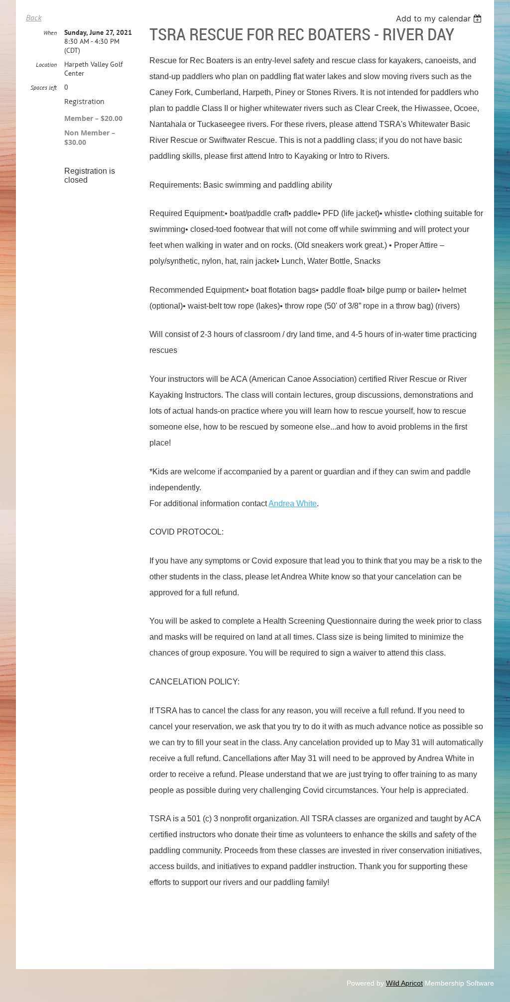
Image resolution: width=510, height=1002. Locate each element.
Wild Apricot (404, 983)
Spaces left (43, 87)
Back (33, 17)
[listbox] (440, 18)
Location (46, 64)
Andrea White (292, 503)
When (50, 32)
